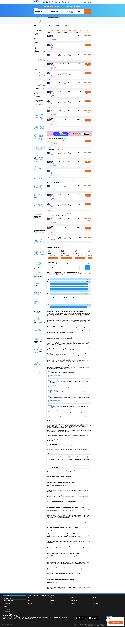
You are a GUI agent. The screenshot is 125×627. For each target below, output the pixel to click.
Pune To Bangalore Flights (38, 192)
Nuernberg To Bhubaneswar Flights (39, 234)
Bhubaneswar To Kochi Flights (39, 242)
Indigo (35, 295)
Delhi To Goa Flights (37, 165)
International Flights (43, 17)
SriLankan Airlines (37, 306)
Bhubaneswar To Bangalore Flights (39, 113)
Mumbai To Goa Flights (37, 169)
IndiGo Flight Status (37, 312)
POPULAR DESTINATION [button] (7, 598)
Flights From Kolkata (37, 265)
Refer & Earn (73, 603)
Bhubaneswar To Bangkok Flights (39, 243)
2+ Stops (36, 39)
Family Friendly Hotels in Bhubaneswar (38, 348)
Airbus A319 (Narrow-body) (39, 105)
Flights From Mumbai (37, 263)
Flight (28, 597)
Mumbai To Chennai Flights (38, 206)
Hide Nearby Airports (38, 30)
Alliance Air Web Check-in (38, 329)
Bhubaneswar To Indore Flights (39, 126)
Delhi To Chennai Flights (38, 185)
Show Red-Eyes (37, 96)
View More (69, 129)
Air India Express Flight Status (38, 314)
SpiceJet (35, 305)
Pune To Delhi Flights (37, 167)
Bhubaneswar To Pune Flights (38, 118)
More (44, 54)
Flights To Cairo (36, 283)
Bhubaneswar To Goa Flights (38, 125)
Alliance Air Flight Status (38, 318)
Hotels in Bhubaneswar (37, 343)
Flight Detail (49, 41)
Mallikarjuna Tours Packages (38, 353)
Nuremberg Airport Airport (38, 155)
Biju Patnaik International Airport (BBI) (54, 445)
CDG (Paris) (37, 89)
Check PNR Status (74, 600)
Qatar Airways (36, 301)
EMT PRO (94, 600)
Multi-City (44, 8)
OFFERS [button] (5, 604)
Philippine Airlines (37, 300)
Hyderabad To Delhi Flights (38, 171)
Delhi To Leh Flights (37, 194)
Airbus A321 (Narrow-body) (39, 104)
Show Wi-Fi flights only (38, 95)
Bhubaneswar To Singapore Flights (39, 244)
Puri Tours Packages (37, 352)
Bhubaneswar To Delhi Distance (39, 251)
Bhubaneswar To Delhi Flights (38, 112)
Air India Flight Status (37, 313)
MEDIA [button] (5, 608)
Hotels (51, 597)
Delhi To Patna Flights (37, 186)
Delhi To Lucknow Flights (38, 213)
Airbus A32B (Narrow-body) (39, 100)
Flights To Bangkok (37, 278)
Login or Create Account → (116, 622)
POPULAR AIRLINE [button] (6, 601)
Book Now (88, 35)
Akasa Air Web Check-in (38, 327)
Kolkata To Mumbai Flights (38, 204)
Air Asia (35, 286)
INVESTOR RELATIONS (7, 609)
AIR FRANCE (37, 51)
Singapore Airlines (37, 304)
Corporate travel (74, 601)
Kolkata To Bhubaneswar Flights (39, 138)
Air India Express (36, 287)
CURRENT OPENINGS (7, 611)
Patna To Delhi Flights (37, 190)
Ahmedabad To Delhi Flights (38, 174)
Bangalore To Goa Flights (38, 181)
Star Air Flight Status (37, 319)
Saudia (35, 302)
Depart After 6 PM (37, 33)
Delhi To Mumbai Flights (38, 162)
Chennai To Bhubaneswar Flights (39, 140)
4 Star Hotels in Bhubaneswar (39, 346)
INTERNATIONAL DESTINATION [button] (8, 600)
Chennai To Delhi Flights (38, 179)
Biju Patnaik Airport (39, 374)
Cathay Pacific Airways (37, 292)
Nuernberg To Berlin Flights (38, 233)
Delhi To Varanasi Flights (38, 214)
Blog (94, 601)
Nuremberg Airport (39, 369)
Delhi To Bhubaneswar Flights (38, 133)
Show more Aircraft (42, 107)
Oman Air (35, 299)
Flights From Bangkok (37, 272)
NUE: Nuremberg (37, 72)
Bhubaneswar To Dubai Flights (39, 241)
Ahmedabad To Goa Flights (38, 198)
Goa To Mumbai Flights (37, 187)
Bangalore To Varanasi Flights (39, 208)
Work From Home (96, 603)
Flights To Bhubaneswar (38, 281)
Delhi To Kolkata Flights (37, 176)
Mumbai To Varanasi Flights (38, 189)
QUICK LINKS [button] (6, 597)
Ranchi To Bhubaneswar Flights (39, 150)
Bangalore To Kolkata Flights (38, 183)
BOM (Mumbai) (37, 85)
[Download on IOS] (93, 619)
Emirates (35, 293)
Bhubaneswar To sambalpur (38, 338)
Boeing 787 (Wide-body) (38, 101)
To (49, 10)
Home (34, 17)
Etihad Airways (36, 294)
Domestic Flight (36, 363)
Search (87, 11)
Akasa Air (35, 290)
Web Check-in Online (37, 366)
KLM (36, 52)
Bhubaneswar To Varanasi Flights (39, 129)
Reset (44, 25)
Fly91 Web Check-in (37, 331)
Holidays (94, 597)
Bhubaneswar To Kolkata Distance (39, 257)
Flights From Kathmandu (38, 274)
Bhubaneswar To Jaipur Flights (39, 124)
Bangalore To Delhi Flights (38, 166)
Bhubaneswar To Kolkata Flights (39, 117)
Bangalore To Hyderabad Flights (39, 199)
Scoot (35, 303)
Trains (72, 597)
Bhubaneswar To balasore (38, 337)
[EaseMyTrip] (37, 1)
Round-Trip (40, 8)
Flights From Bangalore (37, 262)
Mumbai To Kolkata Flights (38, 178)
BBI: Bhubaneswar (38, 75)
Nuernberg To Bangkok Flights (39, 232)
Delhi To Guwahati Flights (38, 202)
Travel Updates (52, 601)
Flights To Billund (36, 282)
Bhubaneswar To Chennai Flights (39, 119)
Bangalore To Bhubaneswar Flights (39, 134)
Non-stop (36, 29)
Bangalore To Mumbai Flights (38, 170)
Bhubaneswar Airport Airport (38, 159)
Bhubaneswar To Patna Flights (39, 128)
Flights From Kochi (37, 271)
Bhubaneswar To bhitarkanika (39, 336)
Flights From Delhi (37, 261)
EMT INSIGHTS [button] (6, 606)
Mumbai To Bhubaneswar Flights (39, 135)
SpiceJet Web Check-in (38, 328)
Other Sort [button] (90, 25)
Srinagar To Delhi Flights (38, 211)
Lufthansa (35, 296)
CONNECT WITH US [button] (7, 603)
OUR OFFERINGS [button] (6, 595)
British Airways (36, 291)
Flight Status (36, 365)
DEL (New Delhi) (37, 88)
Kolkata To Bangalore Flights (38, 188)
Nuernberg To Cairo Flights (38, 237)
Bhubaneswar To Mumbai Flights (39, 114)
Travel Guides (52, 600)
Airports (29, 600)
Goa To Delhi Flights (37, 203)
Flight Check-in (30, 603)
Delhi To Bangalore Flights (38, 168)
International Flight (37, 364)
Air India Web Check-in (37, 324)
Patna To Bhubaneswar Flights (39, 146)
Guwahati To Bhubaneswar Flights (39, 148)
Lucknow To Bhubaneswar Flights (39, 147)
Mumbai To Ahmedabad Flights (39, 205)
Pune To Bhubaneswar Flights (38, 139)
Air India (37, 50)
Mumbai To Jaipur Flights (38, 195)
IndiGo (37, 34)
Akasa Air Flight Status (37, 315)
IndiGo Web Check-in (37, 323)
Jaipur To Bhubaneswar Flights (39, 145)
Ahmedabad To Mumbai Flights (39, 180)
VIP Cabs (51, 603)
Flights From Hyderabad (38, 264)
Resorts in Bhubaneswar (38, 349)
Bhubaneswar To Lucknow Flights (39, 127)
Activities (29, 601)
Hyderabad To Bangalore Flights (39, 207)
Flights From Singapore (37, 273)
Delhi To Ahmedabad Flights (38, 184)
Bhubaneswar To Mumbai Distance (39, 254)
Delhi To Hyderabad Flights (38, 175)
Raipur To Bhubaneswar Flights (39, 149)
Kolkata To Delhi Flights (37, 177)
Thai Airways (36, 308)
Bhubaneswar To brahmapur (38, 339)
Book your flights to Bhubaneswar (53, 449)
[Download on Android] (81, 619)
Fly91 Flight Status (36, 320)
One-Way (36, 8)
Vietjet (35, 309)
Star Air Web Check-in (37, 330)
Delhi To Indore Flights (37, 212)
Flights (37, 17)
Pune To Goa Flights (37, 193)
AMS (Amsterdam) (38, 84)
